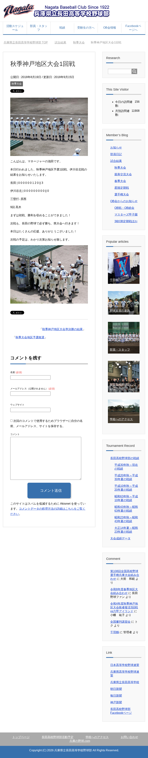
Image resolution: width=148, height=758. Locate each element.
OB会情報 (109, 27)
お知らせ (116, 147)
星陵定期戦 (121, 187)
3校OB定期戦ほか (126, 221)
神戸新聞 (116, 702)
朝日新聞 (116, 688)
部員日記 (116, 154)
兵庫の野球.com (79, 740)
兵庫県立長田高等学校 (124, 682)
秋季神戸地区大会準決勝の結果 (62, 329)
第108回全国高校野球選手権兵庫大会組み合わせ (124, 575)
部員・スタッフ (38, 27)
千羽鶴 (114, 279)
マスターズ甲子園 (126, 214)
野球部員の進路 (120, 310)
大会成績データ (120, 538)
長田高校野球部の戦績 (124, 458)
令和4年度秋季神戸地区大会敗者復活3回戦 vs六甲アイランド (124, 607)
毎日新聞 (116, 695)
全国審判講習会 (120, 621)
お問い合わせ (129, 737)
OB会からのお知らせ (124, 201)
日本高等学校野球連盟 (124, 665)
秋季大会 (17, 83)
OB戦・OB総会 (124, 207)
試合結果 (116, 160)
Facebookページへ (133, 27)
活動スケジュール (15, 27)
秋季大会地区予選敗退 (30, 337)
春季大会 (120, 181)
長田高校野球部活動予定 (57, 737)
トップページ (21, 737)
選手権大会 (121, 194)
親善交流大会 (123, 174)
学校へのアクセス (121, 419)
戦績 (62, 27)
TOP (26, 42)
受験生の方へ (86, 27)
